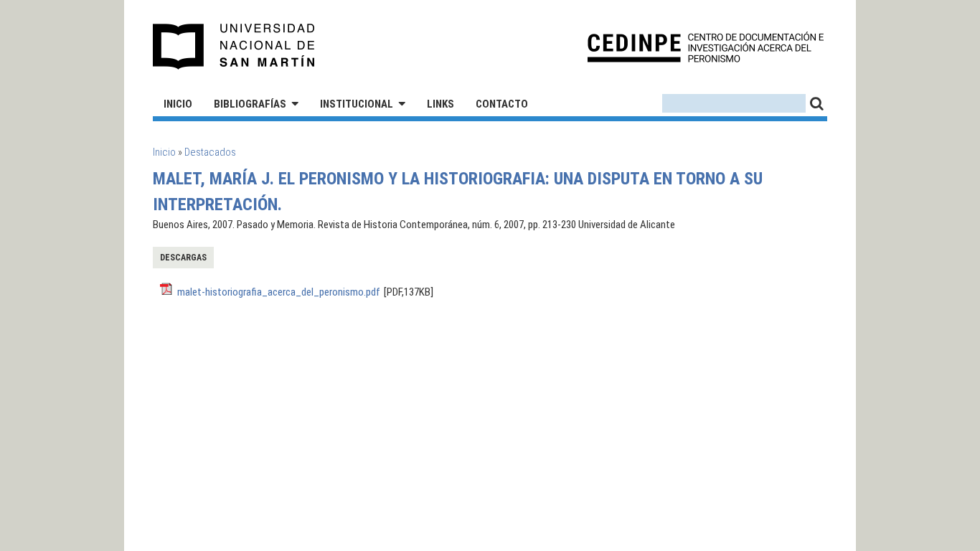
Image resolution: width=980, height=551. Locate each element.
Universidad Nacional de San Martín (234, 47)
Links (440, 104)
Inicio (178, 104)
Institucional (356, 104)
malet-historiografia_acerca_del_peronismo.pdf (278, 292)
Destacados (210, 152)
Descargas (183, 258)
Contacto (502, 104)
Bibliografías (250, 104)
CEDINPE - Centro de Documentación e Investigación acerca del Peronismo (706, 47)
